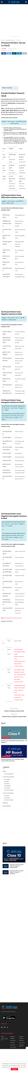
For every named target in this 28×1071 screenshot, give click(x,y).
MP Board (5, 803)
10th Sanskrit (7, 786)
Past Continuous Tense (19, 674)
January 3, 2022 (12, 48)
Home (2, 40)
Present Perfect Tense (19, 661)
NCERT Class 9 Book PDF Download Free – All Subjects (14, 741)
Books (4, 771)
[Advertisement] (14, 19)
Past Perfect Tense (18, 677)
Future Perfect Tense (19, 695)
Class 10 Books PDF (8, 774)
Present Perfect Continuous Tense (13, 618)
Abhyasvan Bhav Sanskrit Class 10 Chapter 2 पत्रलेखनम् (16, 872)
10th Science (7, 788)
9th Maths (6, 795)
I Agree (14, 1069)
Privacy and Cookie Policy (19, 1067)
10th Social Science (9, 790)
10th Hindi (6, 781)
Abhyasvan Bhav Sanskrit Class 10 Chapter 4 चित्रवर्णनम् (13, 859)
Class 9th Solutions (8, 793)
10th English (18, 40)
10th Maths (6, 783)
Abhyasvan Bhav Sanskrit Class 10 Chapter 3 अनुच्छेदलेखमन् (16, 866)
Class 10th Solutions (9, 40)
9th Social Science (8, 800)
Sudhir (4, 48)
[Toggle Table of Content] (15, 88)
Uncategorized (6, 737)
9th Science (7, 797)
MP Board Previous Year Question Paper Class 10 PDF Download (12, 760)
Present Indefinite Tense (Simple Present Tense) (19, 652)
